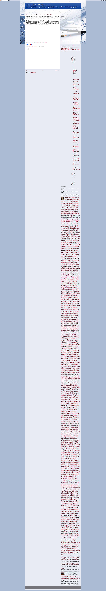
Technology (63, 7)
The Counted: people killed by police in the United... (76, 119)
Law (76, 7)
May (73, 74)
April (73, 75)
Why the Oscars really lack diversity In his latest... (76, 110)
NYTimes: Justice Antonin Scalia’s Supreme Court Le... (76, 151)
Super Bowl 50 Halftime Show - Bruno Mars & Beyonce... (76, 133)
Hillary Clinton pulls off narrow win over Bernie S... (76, 142)
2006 (73, 182)
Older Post (57, 70)
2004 (73, 184)
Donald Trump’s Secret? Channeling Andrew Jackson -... (76, 147)
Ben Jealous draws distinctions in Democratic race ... (76, 163)
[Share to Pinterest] (43, 46)
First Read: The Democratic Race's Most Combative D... (76, 170)
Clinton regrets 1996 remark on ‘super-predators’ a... (76, 102)
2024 (73, 57)
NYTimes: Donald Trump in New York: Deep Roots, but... (76, 115)
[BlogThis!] (41, 46)
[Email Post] (39, 46)
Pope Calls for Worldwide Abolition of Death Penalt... (76, 128)
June (73, 73)
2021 (73, 60)
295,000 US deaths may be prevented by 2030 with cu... (76, 121)
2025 (73, 56)
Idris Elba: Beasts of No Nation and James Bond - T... (76, 89)
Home (43, 70)
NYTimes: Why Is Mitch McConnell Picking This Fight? (76, 138)
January (74, 172)
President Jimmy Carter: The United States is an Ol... (76, 104)
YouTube (42, 7)
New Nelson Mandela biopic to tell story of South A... (76, 117)
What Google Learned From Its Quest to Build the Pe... (76, 96)
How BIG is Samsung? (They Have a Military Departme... (76, 126)
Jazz (52, 7)
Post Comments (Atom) (33, 72)
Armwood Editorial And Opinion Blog (38, 5)
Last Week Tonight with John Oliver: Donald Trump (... (76, 87)
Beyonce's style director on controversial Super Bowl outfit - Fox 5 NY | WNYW (39, 14)
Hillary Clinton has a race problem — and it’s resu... (76, 98)
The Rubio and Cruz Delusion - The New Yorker (75, 107)
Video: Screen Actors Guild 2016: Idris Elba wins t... (76, 91)
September (74, 70)
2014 (73, 174)
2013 (73, 175)
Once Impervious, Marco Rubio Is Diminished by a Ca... (76, 168)
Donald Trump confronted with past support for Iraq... (76, 145)
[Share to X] (42, 46)
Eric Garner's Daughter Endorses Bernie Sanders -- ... (76, 154)
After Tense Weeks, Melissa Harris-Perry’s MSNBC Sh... (76, 84)
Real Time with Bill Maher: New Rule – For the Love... (76, 131)
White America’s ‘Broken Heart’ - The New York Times (76, 165)
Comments (63, 32)
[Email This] (40, 46)
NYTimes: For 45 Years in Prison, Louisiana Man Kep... (76, 136)
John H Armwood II (68, 35)
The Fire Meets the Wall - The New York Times (76, 149)
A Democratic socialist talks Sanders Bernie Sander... (76, 108)
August (74, 71)
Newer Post (28, 70)
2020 (73, 61)
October (74, 69)
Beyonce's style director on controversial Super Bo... (76, 158)
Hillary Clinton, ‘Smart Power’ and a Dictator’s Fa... (76, 93)
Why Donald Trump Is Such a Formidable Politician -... (76, 160)
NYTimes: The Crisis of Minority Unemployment (76, 140)
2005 (73, 183)
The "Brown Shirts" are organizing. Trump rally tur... (76, 80)
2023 (73, 58)
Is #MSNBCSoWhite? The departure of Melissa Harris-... (76, 82)
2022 (73, 59)
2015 (73, 173)
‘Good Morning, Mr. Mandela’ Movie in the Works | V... (76, 113)
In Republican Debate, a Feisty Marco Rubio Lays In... (76, 100)
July (73, 72)
